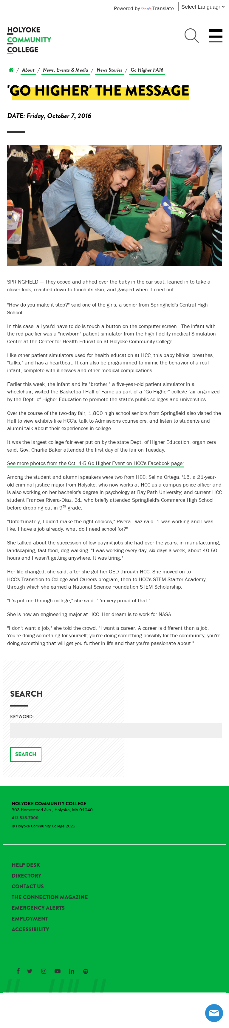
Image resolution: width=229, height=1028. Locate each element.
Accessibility (30, 929)
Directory (26, 876)
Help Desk (26, 865)
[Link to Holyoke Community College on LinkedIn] (71, 971)
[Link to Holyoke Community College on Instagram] (43, 971)
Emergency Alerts (38, 908)
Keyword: (22, 717)
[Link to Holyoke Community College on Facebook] (18, 971)
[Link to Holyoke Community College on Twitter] (29, 971)
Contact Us (28, 886)
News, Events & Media (65, 70)
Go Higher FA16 (147, 70)
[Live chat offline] (214, 1013)
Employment (30, 919)
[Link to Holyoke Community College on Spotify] (85, 971)
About (28, 70)
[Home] (11, 70)
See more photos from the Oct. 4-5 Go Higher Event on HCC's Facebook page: (95, 463)
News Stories (109, 70)
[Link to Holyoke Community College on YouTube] (57, 971)
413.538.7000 (25, 818)
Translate (163, 8)
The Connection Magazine (50, 897)
